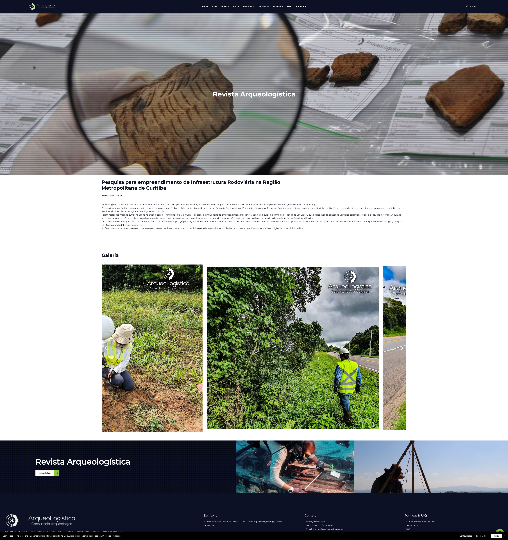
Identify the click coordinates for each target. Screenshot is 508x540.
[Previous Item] (106, 348)
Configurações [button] (466, 535)
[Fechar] (504, 536)
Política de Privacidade (111, 535)
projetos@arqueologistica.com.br (328, 529)
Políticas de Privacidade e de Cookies (421, 521)
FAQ (408, 529)
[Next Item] (401, 348)
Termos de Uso (412, 525)
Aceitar (496, 535)
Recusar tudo (481, 535)
